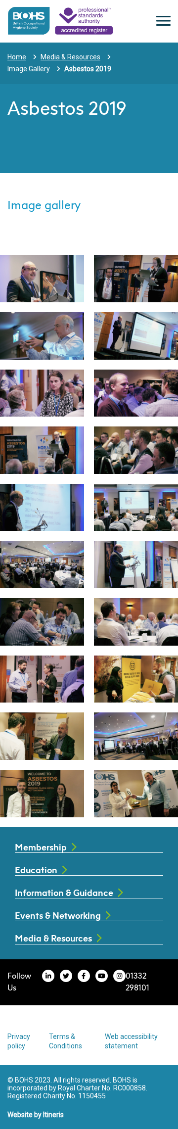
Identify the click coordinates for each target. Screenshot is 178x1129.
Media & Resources (70, 57)
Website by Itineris (35, 1115)
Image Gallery (28, 69)
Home (16, 57)
